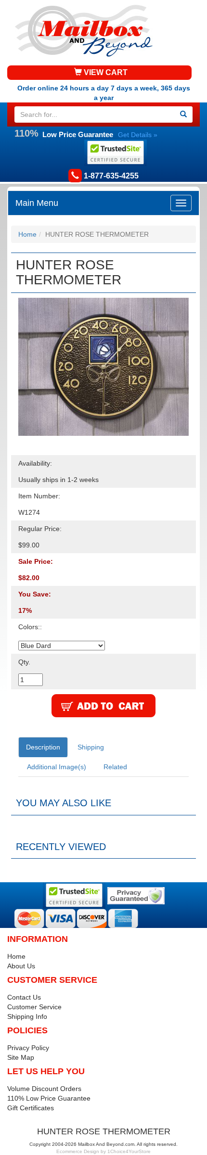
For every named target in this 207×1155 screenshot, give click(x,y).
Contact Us (24, 997)
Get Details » (137, 135)
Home (27, 234)
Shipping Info (27, 1016)
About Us (21, 966)
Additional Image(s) (56, 767)
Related (115, 767)
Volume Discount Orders (44, 1088)
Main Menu (36, 203)
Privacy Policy (28, 1048)
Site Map (20, 1057)
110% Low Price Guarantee (49, 1098)
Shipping (91, 747)
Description (43, 747)
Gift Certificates (30, 1108)
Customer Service (34, 1007)
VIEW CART (105, 72)
